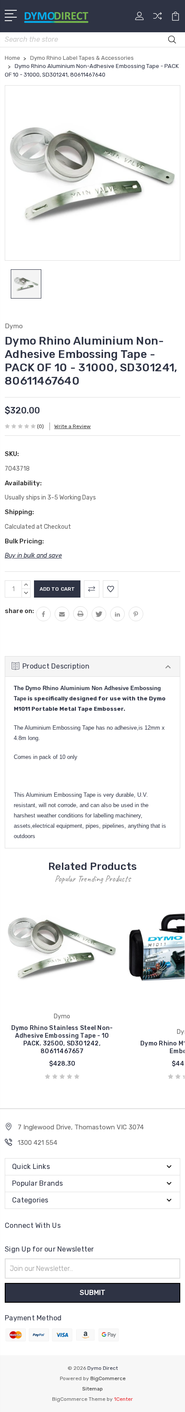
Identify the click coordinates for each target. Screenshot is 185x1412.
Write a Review (72, 426)
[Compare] (157, 18)
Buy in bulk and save (33, 555)
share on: (19, 611)
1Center (123, 1399)
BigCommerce (108, 1378)
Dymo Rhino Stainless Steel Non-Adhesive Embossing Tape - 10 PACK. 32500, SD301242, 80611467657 (62, 1039)
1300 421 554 (37, 1143)
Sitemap (92, 1389)
